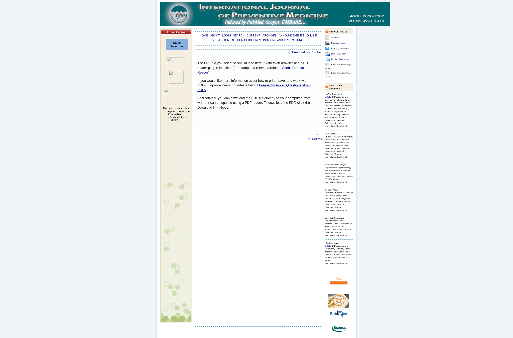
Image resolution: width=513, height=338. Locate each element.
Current (253, 35)
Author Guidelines (246, 40)
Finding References (340, 59)
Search (238, 35)
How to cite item (338, 54)
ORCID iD (329, 97)
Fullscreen (315, 139)
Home (204, 35)
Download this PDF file (306, 52)
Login (226, 35)
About (215, 35)
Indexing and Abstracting (283, 40)
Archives (270, 35)
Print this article (338, 43)
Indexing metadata (340, 48)
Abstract (335, 37)
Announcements (291, 35)
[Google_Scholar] (176, 67)
